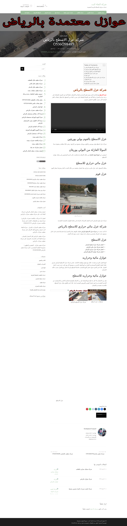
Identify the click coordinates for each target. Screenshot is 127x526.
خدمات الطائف (80, 12)
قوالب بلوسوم (88, 523)
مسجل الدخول (94, 509)
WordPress (74, 523)
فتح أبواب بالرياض (37, 107)
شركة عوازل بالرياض (86, 479)
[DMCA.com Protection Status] (41, 161)
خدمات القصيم (90, 12)
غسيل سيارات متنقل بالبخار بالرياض (32, 151)
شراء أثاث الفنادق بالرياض (35, 126)
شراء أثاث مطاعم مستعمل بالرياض (32, 114)
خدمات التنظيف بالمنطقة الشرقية (38, 275)
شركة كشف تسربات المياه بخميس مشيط (80, 489)
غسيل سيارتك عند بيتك (36, 147)
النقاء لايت (43, 268)
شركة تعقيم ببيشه (37, 137)
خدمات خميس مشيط (68, 12)
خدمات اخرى (42, 271)
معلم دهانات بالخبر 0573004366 (33, 103)
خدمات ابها (57, 12)
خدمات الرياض (48, 12)
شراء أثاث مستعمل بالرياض (34, 133)
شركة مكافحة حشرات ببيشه (34, 140)
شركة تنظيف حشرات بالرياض (34, 110)
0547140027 (40, 6)
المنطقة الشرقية (37, 12)
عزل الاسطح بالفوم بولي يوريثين (93, 69)
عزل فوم (87, 75)
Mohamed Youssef (71, 48)
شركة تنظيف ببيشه (37, 144)
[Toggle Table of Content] (103, 65)
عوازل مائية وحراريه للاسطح (92, 83)
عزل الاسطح (88, 79)
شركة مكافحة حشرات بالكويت (38, 197)
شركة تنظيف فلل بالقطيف (35, 80)
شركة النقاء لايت (98, 4)
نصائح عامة (27, 12)
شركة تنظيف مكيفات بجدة (35, 90)
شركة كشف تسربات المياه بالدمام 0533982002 (34, 194)
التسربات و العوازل (63, 35)
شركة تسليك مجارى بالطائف (84, 469)
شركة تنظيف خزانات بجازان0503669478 (36, 183)
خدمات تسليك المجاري (40, 279)
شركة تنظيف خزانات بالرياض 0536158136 (36, 179)
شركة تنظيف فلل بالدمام (35, 87)
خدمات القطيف (101, 12)
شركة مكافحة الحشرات (40, 286)
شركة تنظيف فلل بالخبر (35, 83)
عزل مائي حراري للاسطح (91, 73)
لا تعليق (52, 49)
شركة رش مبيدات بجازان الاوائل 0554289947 (35, 190)
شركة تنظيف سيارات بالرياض (29, 214)
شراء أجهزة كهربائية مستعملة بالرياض (32, 117)
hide (104, 414)
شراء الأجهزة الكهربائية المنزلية (34, 130)
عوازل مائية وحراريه (90, 81)
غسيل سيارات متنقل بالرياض (39, 201)
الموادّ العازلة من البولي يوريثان (92, 71)
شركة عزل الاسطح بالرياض (92, 67)
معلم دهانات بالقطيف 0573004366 (32, 100)
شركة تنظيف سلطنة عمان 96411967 (37, 186)
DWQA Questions (40, 175)
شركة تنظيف (42, 282)
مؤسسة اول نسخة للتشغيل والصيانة (37, 290)
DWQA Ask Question (39, 172)
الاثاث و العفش (42, 260)
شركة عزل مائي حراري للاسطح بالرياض (95, 77)
